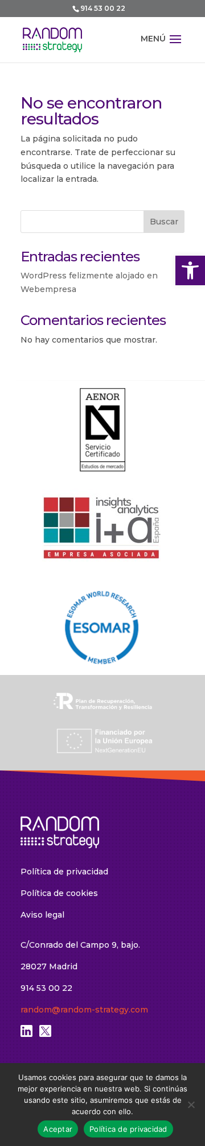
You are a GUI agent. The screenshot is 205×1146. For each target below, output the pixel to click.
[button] (190, 270)
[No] (190, 1104)
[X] (45, 1034)
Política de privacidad (64, 871)
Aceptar (57, 1129)
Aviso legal (42, 915)
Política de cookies (59, 893)
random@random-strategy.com (84, 1010)
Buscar (164, 221)
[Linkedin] (26, 1034)
